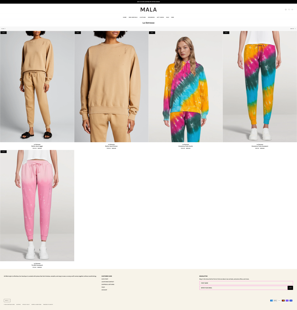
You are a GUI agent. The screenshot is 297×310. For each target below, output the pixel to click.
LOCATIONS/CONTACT (108, 281)
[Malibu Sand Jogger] (37, 86)
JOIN (290, 287)
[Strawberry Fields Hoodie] (186, 86)
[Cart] (292, 9)
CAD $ (6, 300)
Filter (2, 28)
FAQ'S (103, 287)
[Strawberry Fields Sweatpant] (260, 86)
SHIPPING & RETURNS (108, 284)
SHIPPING (18, 304)
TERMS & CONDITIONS (36, 304)
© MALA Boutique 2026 (9, 304)
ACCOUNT (104, 290)
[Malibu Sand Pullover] (111, 86)
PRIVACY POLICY (26, 304)
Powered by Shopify (48, 304)
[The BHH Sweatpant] (37, 205)
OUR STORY (105, 279)
